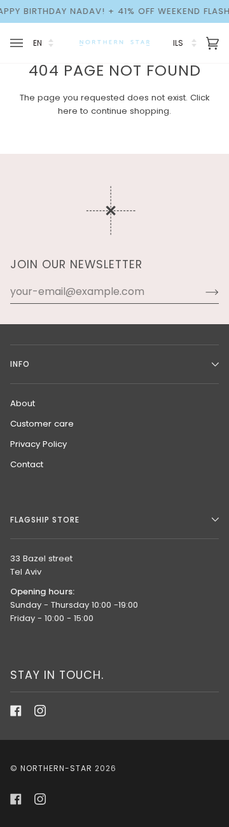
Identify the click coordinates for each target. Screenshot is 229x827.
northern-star (56, 768)
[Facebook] (16, 710)
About (22, 403)
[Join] (202, 292)
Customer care (42, 424)
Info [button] (20, 364)
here (68, 111)
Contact (26, 464)
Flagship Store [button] (45, 519)
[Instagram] (40, 710)
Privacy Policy (38, 444)
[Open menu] (18, 43)
